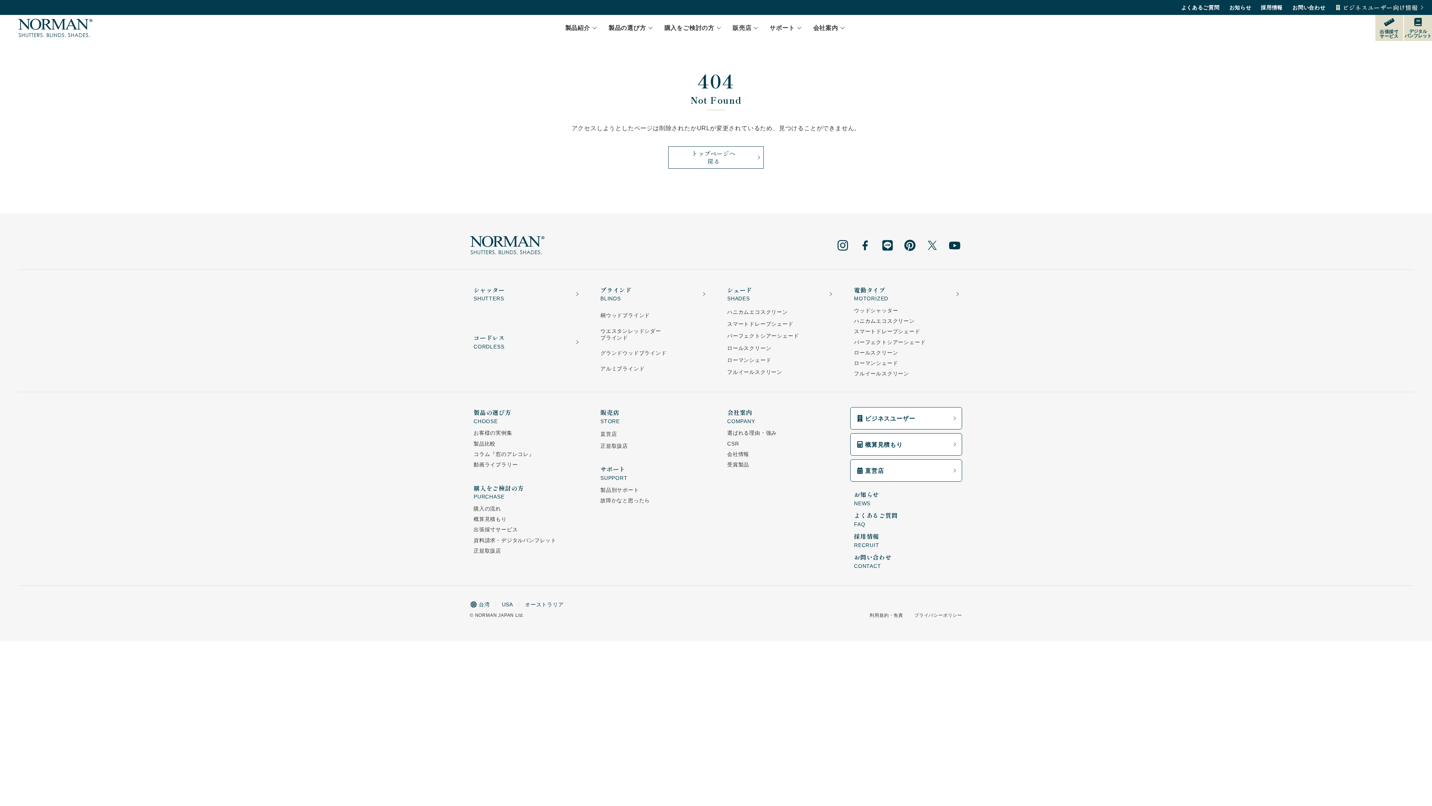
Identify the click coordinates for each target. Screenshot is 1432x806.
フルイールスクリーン (754, 372)
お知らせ (1241, 7)
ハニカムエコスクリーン (757, 312)
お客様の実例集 (493, 433)
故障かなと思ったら (625, 500)
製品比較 (485, 444)
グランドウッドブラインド (633, 353)
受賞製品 (738, 465)
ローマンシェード (749, 360)
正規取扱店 (487, 551)
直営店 (608, 434)
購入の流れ (487, 509)
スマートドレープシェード (760, 324)
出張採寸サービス (496, 529)
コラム (504, 454)
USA (507, 604)
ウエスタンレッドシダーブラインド (630, 334)
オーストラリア (544, 604)
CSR (733, 444)
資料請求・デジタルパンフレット (515, 540)
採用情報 (1272, 7)
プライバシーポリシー (938, 615)
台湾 (484, 604)
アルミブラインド (622, 369)
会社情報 (738, 454)
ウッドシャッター (876, 310)
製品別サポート (619, 490)
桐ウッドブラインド (625, 315)
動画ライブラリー (496, 465)
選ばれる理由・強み (752, 433)
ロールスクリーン (749, 348)
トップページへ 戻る (714, 157)
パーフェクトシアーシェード (763, 336)
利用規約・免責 (886, 615)
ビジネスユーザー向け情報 (1380, 8)
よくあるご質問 (1200, 7)
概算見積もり (490, 519)
